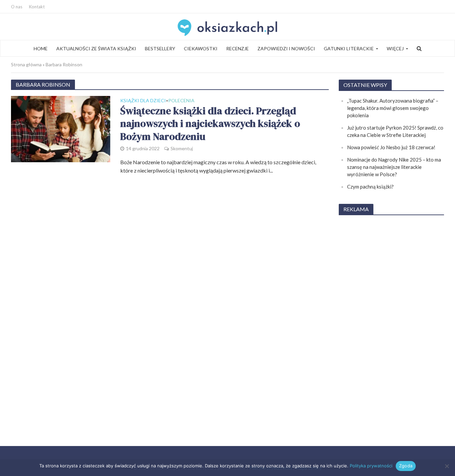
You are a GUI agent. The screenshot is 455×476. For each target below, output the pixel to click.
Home (41, 48)
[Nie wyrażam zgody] (446, 466)
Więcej (395, 48)
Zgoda (405, 465)
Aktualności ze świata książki (96, 48)
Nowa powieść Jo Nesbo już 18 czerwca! (391, 147)
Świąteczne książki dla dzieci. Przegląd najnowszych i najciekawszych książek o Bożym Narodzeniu (210, 124)
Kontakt (37, 6)
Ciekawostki (201, 48)
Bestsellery (160, 48)
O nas (16, 6)
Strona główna (26, 64)
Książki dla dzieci (143, 100)
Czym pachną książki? (370, 187)
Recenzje (237, 48)
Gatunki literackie (349, 48)
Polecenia (181, 100)
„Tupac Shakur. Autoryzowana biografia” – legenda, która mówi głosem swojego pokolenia (392, 108)
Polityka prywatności (371, 465)
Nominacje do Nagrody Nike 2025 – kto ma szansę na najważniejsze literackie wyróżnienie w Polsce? (394, 167)
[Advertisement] (391, 321)
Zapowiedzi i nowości (286, 48)
